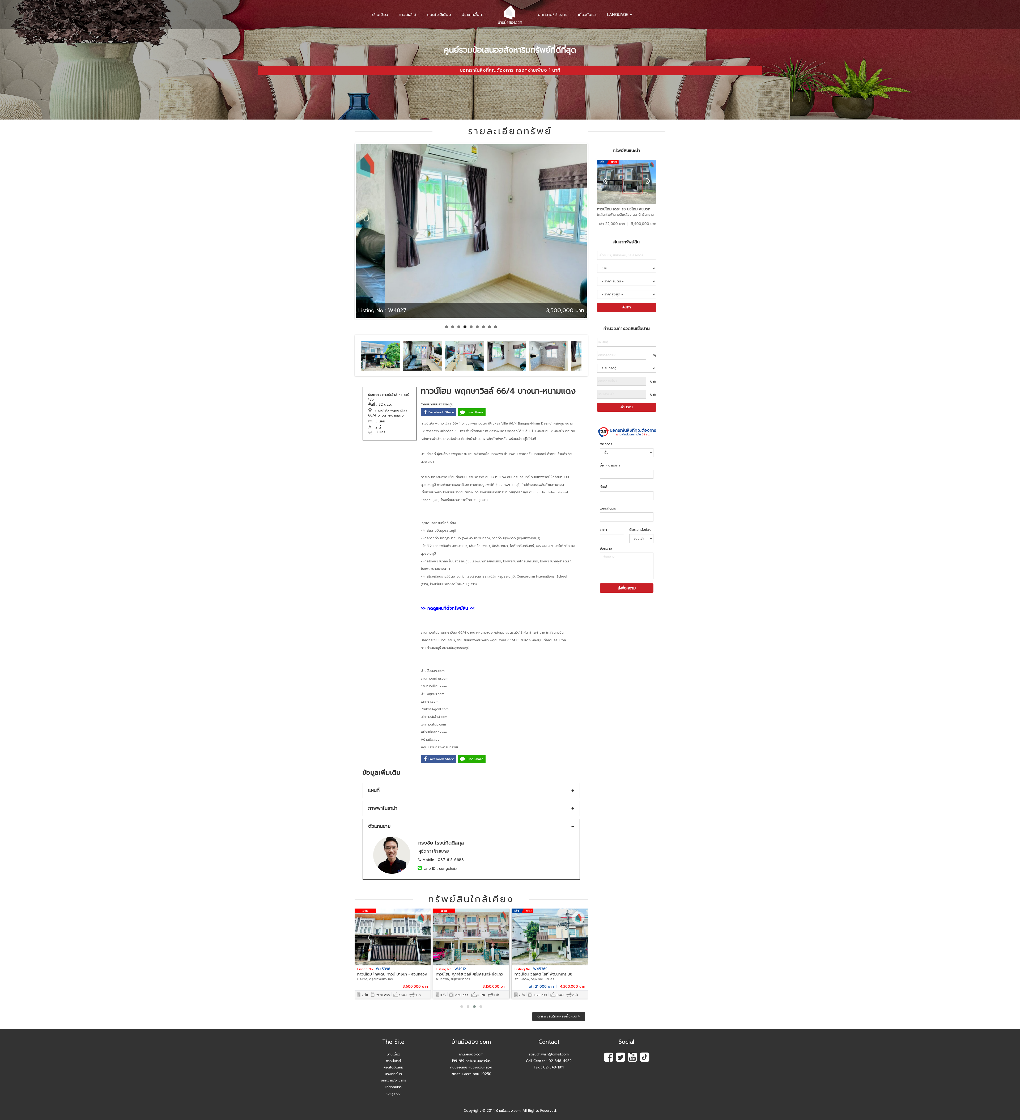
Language (617, 15)
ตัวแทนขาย (379, 826)
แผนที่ (374, 790)
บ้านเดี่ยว (380, 15)
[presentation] (605, 181)
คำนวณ (626, 407)
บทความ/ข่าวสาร (552, 15)
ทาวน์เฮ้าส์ (407, 15)
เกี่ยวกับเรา (587, 15)
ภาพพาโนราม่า (382, 808)
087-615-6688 (451, 860)
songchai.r (448, 868)
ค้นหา (626, 307)
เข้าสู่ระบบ (393, 1093)
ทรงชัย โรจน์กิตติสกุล (441, 843)
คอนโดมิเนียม (439, 15)
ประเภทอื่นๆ (472, 15)
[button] (461, 1006)
